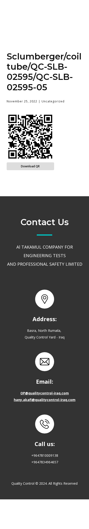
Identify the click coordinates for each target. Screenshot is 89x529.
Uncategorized (53, 101)
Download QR (30, 166)
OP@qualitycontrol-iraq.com (44, 393)
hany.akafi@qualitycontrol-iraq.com (44, 399)
